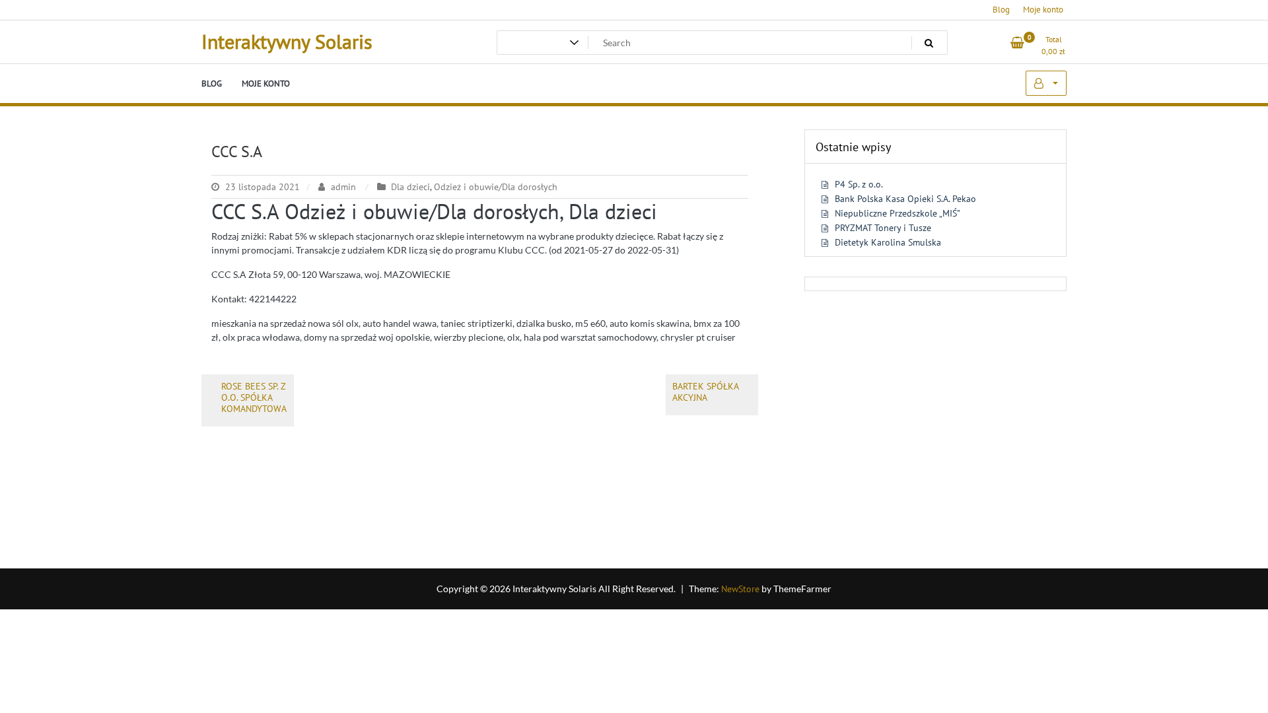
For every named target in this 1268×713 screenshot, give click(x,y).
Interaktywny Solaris (286, 41)
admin (343, 187)
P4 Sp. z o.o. (859, 184)
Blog (1001, 9)
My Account (1046, 83)
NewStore (740, 589)
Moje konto (1043, 9)
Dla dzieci (410, 187)
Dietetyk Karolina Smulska (888, 242)
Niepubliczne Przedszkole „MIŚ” (897, 213)
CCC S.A (236, 151)
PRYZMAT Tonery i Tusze (883, 228)
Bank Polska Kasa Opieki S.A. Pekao (905, 199)
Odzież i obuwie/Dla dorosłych (495, 187)
